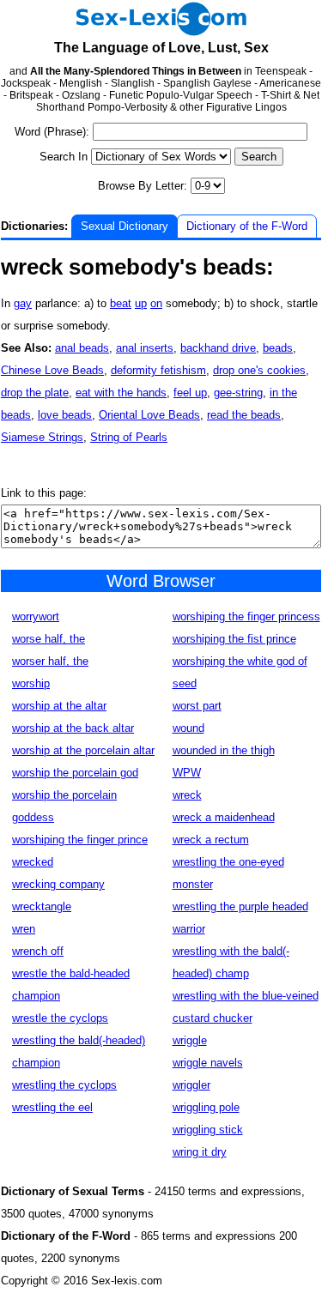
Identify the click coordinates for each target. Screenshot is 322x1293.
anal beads (82, 347)
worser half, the (50, 661)
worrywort (35, 616)
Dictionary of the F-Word (246, 226)
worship (31, 683)
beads (278, 347)
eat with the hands (121, 392)
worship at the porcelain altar (83, 750)
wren (23, 928)
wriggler (191, 1085)
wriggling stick (208, 1129)
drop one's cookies (259, 370)
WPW (187, 772)
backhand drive (218, 347)
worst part (197, 705)
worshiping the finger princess (246, 616)
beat (120, 303)
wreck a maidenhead (224, 817)
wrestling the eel (52, 1107)
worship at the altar (59, 705)
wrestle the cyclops (60, 1018)
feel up (190, 392)
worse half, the (48, 638)
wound (188, 728)
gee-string (238, 392)
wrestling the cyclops (64, 1085)
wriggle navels (208, 1062)
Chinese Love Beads (52, 370)
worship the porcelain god (75, 772)
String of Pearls (128, 437)
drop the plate (35, 392)
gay (23, 303)
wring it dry (200, 1151)
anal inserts (144, 347)
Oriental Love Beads (149, 414)
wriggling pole (206, 1107)
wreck (187, 794)
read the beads (244, 414)
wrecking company (58, 884)
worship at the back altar (73, 728)
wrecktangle (41, 906)
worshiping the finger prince (80, 839)
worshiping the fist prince (234, 638)
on (156, 303)
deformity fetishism (158, 370)
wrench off (38, 951)
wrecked (32, 861)
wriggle (190, 1040)
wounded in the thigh (224, 750)
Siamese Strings (42, 437)
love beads (65, 414)
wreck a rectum (211, 839)
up (141, 303)
